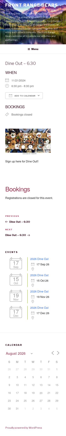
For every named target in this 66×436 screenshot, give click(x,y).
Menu (34, 49)
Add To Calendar (25, 96)
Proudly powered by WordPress (23, 427)
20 (41, 393)
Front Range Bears (31, 5)
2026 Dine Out (39, 259)
